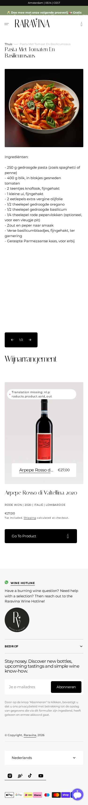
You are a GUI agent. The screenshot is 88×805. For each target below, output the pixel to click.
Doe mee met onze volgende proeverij (39, 12)
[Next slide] (30, 340)
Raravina (30, 735)
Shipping (30, 517)
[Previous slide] (12, 340)
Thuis (8, 44)
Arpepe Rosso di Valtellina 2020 (36, 470)
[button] (6, 24)
